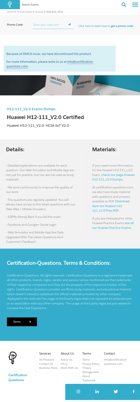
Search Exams (30, 4)
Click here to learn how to (105, 26)
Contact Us (46, 364)
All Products (46, 359)
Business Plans (48, 368)
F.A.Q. (64, 364)
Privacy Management (90, 370)
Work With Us (69, 368)
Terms (17, 321)
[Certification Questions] (10, 4)
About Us (66, 359)
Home (10, 11)
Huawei (39, 11)
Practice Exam (24, 11)
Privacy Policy (90, 364)
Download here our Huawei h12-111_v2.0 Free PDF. (111, 206)
